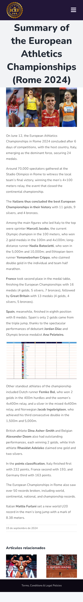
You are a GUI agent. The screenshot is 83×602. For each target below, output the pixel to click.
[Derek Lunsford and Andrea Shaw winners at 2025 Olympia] (21, 556)
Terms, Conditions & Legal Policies (42, 585)
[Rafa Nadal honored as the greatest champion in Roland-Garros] (61, 556)
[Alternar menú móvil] (74, 10)
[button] (9, 566)
